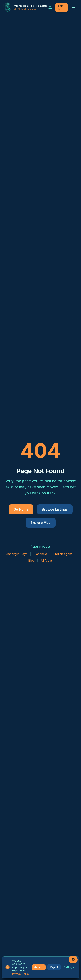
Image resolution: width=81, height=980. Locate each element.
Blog (31, 560)
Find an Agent (62, 554)
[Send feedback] (73, 959)
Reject (54, 967)
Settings (69, 967)
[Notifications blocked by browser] (50, 7)
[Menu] (73, 7)
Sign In (60, 7)
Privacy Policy (20, 973)
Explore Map (41, 523)
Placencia (40, 554)
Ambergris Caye (17, 554)
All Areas (47, 560)
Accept (38, 967)
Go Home (21, 509)
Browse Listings (55, 509)
